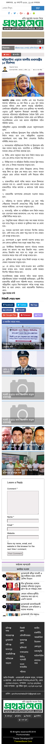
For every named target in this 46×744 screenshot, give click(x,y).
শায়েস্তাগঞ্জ (10, 635)
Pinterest (26, 315)
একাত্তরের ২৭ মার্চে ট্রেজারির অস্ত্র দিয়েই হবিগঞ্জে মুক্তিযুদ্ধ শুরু (20, 471)
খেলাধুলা (37, 646)
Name (10, 517)
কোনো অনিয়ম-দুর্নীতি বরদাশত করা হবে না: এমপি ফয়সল (29, 596)
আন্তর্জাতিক (38, 637)
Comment (12, 488)
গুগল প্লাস (24, 720)
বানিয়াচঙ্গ (9, 658)
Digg (35, 305)
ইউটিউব (38, 716)
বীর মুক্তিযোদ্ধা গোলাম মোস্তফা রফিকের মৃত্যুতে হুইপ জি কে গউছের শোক (31, 586)
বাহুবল (8, 663)
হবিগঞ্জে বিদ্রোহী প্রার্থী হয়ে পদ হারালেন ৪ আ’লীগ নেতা (21, 446)
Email (10, 525)
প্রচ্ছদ (7, 54)
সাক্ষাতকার (24, 652)
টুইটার (19, 716)
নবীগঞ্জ (8, 644)
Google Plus (11, 315)
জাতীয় (17, 54)
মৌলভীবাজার (25, 635)
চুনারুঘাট (9, 640)
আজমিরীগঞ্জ (10, 654)
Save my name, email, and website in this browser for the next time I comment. (21, 546)
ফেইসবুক (9, 716)
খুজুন (38, 8)
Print (39, 315)
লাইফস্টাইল (39, 655)
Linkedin (8, 310)
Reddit (22, 310)
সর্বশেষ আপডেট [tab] (23, 564)
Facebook (8, 305)
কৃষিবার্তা (23, 647)
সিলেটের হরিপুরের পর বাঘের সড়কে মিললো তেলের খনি (22, 345)
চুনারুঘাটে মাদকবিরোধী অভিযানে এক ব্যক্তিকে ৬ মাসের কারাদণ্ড (31, 607)
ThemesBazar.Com (23, 741)
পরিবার (23, 672)
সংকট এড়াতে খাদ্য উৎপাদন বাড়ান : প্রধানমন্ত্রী (19, 396)
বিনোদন (37, 642)
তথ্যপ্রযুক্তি (38, 651)
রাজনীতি (37, 632)
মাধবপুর (9, 649)
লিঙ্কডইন (28, 716)
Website (11, 533)
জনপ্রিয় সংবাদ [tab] (23, 569)
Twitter (22, 305)
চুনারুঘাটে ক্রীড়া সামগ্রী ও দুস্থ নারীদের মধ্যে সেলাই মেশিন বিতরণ (31, 576)
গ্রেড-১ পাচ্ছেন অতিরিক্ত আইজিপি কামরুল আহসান (22, 370)
